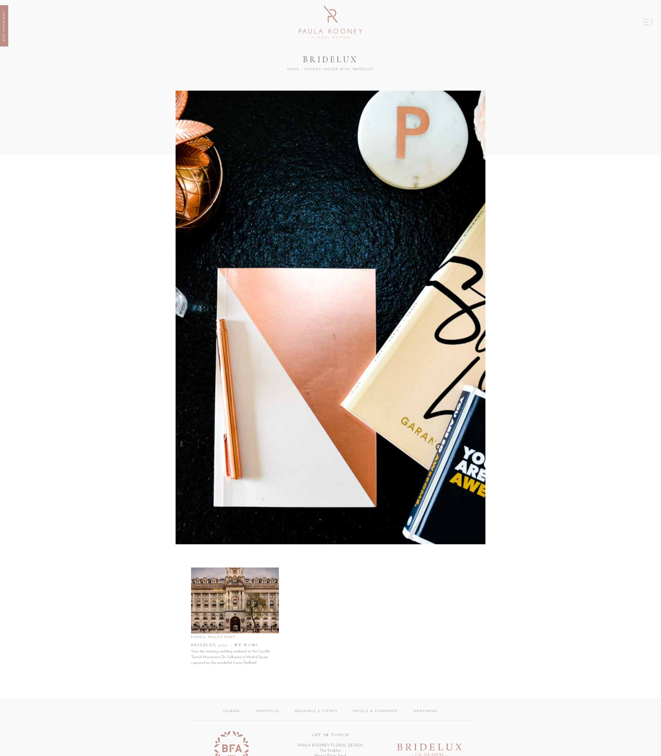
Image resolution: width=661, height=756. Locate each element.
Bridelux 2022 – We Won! (224, 645)
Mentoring (426, 711)
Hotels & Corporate (375, 711)
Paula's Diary (221, 637)
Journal (232, 711)
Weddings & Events (316, 711)
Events (198, 637)
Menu (652, 22)
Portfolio (267, 711)
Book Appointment (4, 25)
